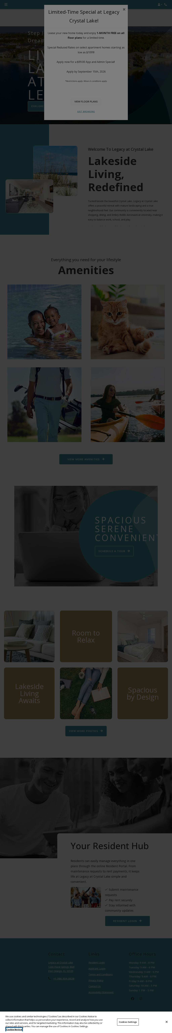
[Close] (166, 1022)
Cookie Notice (14, 1029)
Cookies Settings (128, 1021)
